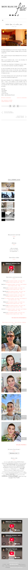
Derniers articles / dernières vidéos (14, 322)
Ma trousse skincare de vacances (14, 369)
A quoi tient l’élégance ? (14, 390)
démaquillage (11, 464)
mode (22, 468)
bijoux (22, 461)
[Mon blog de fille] (14, 13)
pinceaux (22, 470)
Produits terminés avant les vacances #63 (14, 438)
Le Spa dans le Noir (8, 218)
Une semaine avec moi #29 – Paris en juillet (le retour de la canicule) (14, 417)
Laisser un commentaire (22, 97)
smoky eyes (20, 473)
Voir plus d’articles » (21, 444)
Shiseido (6, 473)
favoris (6, 465)
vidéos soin (21, 476)
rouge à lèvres (20, 471)
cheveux (10, 463)
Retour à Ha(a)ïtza (8, 198)
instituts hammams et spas (6, 101)
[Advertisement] (6, 134)
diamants (4, 464)
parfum (18, 470)
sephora (3, 473)
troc (16, 474)
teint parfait (10, 474)
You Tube (16, 477)
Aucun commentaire (7, 97)
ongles (14, 470)
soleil (24, 473)
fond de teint (12, 466)
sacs (24, 471)
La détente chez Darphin (7, 208)
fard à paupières (20, 464)
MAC (23, 467)
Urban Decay (19, 474)
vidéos (23, 474)
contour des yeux (22, 463)
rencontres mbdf (13, 471)
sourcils (4, 474)
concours (15, 463)
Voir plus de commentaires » (19, 317)
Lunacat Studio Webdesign (16, 567)
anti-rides (10, 461)
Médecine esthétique (8, 470)
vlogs (25, 476)
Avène (19, 461)
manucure (13, 468)
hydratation (20, 465)
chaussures (5, 463)
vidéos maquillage (10, 476)
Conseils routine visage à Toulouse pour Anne (8, 188)
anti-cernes (6, 461)
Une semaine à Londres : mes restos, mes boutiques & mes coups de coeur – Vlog (15, 281)
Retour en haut (13, 562)
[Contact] (10, 15)
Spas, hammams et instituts (6, 100)
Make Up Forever (7, 469)
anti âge (15, 462)
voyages (10, 477)
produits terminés (6, 471)
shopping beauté (13, 473)
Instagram (6, 467)
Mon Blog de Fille (14, 564)
